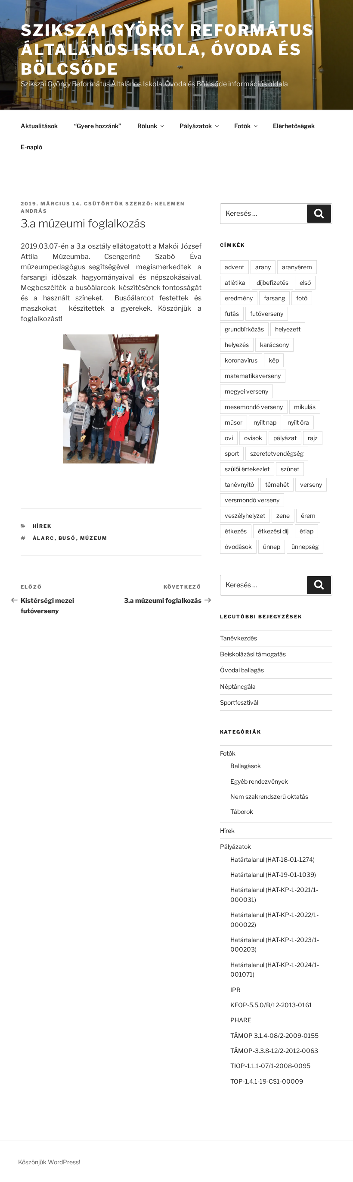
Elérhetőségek (294, 125)
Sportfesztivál (239, 702)
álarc (44, 538)
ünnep (271, 546)
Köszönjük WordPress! (49, 1162)
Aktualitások (39, 125)
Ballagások (245, 765)
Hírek (42, 526)
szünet (290, 469)
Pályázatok (196, 125)
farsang (274, 298)
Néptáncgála (238, 686)
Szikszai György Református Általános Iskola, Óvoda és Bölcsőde (167, 50)
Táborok (241, 811)
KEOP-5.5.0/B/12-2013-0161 (271, 1005)
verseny (311, 484)
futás (232, 313)
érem (308, 515)
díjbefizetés (272, 282)
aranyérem (297, 267)
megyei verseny (246, 391)
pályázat (285, 437)
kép (274, 360)
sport (232, 453)
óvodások (238, 546)
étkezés (236, 531)
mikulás (305, 406)
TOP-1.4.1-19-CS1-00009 (266, 1081)
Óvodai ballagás (242, 670)
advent (234, 267)
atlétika (235, 282)
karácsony (274, 344)
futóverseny (266, 313)
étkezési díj (273, 531)
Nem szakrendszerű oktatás (269, 796)
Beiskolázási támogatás (253, 654)
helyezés (237, 344)
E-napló (31, 147)
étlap (306, 531)
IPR (235, 989)
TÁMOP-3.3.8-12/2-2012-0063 (274, 1050)
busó (67, 538)
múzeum (94, 538)
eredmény (239, 298)
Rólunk (147, 125)
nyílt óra (298, 422)
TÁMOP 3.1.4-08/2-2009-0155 (274, 1035)
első (305, 282)
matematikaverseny (253, 375)
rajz (313, 437)
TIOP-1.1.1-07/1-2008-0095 (270, 1065)
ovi (229, 437)
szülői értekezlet (247, 469)
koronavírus (241, 360)
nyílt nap (265, 422)
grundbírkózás (244, 329)
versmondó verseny (252, 500)
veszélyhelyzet (245, 515)
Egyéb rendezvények (259, 781)
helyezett (287, 329)
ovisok (253, 437)
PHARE (240, 1020)
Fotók (242, 125)
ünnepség (305, 546)
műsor (233, 422)
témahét (277, 484)
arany (263, 267)
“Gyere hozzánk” (97, 125)
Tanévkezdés (238, 638)
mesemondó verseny (254, 406)
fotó (301, 298)
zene (283, 515)
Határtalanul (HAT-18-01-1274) (272, 859)
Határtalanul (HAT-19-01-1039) (273, 874)
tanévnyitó (239, 484)
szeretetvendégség (276, 453)
